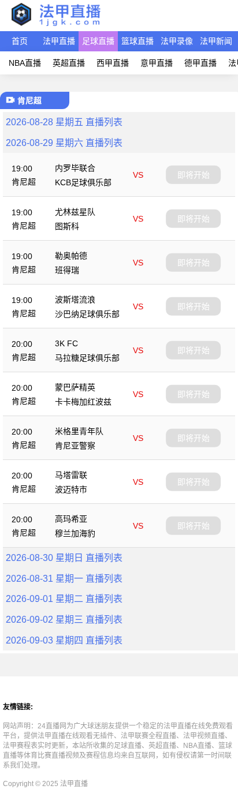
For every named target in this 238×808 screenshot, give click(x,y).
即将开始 (193, 174)
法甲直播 (59, 41)
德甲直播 (200, 63)
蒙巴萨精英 (75, 387)
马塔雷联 (71, 475)
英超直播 (69, 63)
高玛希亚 (71, 518)
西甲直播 (112, 63)
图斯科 (67, 226)
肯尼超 (24, 181)
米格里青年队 (79, 431)
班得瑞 (67, 270)
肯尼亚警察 (75, 445)
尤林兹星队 (75, 211)
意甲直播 (156, 63)
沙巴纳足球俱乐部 (87, 314)
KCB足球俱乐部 (83, 182)
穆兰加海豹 (75, 533)
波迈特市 (71, 489)
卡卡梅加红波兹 (83, 401)
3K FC (66, 343)
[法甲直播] (55, 26)
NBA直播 (25, 63)
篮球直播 (137, 41)
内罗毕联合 (75, 168)
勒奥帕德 (71, 255)
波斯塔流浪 (75, 299)
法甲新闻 (216, 41)
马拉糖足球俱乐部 (87, 357)
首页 (20, 41)
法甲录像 (177, 41)
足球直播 (98, 41)
